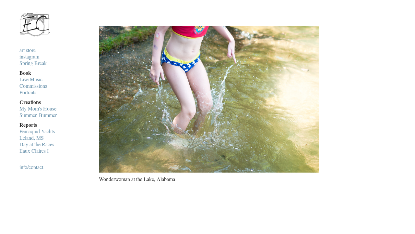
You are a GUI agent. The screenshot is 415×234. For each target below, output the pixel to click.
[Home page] (34, 37)
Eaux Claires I (34, 151)
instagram (29, 56)
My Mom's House (37, 108)
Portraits (27, 92)
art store (27, 50)
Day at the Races (36, 144)
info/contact (31, 167)
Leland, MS (31, 138)
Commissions (33, 86)
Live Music (30, 79)
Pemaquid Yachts (37, 131)
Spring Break (33, 63)
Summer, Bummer (38, 115)
